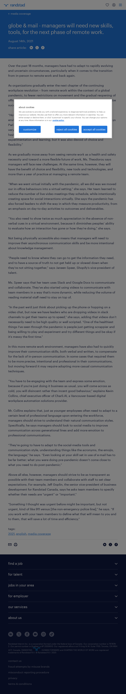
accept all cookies (94, 129)
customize (29, 129)
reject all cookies (66, 129)
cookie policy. (58, 120)
